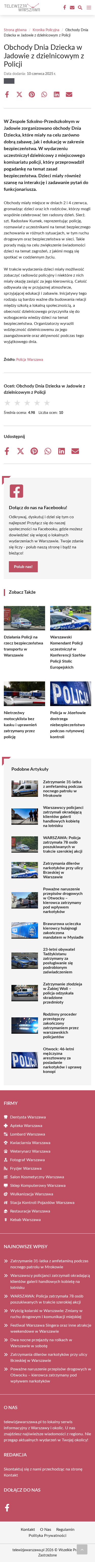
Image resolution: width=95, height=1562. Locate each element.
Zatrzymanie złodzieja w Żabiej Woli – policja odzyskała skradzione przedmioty (62, 993)
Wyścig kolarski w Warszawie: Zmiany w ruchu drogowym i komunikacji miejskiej (46, 1314)
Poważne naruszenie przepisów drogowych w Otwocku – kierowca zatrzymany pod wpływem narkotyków (63, 900)
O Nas (45, 1530)
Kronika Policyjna (46, 30)
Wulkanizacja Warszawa (31, 1194)
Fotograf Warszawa (27, 1160)
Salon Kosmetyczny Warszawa (37, 1177)
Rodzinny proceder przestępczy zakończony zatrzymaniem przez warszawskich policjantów (61, 1025)
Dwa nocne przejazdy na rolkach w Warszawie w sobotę (41, 1343)
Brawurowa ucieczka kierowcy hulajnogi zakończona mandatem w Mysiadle (63, 930)
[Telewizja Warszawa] (21, 7)
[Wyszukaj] (80, 8)
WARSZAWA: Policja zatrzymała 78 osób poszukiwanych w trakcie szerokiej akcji (62, 844)
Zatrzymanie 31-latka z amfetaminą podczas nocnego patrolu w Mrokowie (63, 789)
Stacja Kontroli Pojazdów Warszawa (42, 1203)
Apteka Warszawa (26, 1126)
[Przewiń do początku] (82, 1549)
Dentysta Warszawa (28, 1117)
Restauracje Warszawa (30, 1211)
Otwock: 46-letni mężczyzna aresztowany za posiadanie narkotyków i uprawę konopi (62, 1060)
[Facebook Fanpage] (64, 7)
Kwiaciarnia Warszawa (30, 1143)
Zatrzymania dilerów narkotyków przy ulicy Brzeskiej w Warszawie (63, 870)
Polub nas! (23, 567)
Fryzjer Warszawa (26, 1168)
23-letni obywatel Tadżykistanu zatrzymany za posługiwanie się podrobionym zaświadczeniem (59, 960)
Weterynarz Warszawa (30, 1151)
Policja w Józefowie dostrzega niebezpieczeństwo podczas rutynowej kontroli (68, 725)
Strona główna (15, 30)
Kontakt (11, 1475)
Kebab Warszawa (25, 1220)
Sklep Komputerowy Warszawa (38, 1186)
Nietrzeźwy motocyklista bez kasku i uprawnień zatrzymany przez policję (20, 725)
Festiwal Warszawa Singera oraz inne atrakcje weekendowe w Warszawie (50, 1328)
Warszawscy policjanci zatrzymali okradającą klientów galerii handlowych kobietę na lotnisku (63, 817)
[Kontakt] (71, 7)
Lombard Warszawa (27, 1134)
